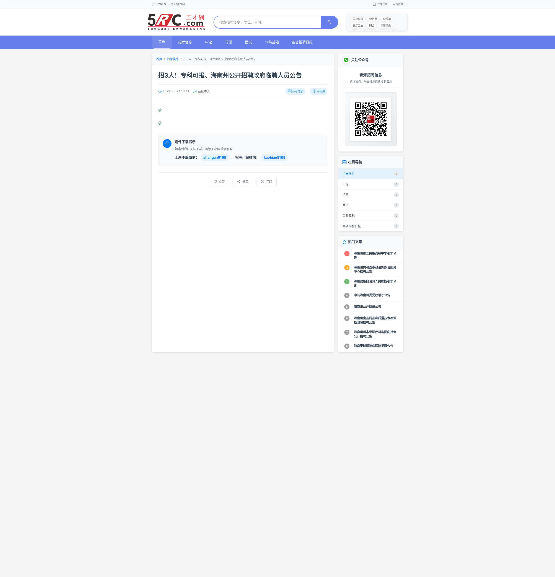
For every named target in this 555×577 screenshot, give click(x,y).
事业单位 (358, 18)
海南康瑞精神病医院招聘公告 (373, 345)
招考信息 (185, 42)
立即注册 (382, 4)
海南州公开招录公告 (367, 306)
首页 (161, 41)
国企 (371, 25)
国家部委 (385, 25)
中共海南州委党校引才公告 (372, 295)
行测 (228, 42)
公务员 (373, 18)
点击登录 (398, 4)
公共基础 (272, 42)
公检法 (387, 18)
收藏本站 (179, 4)
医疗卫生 (358, 25)
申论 (208, 42)
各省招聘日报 (302, 42)
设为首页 (161, 4)
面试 (248, 42)
